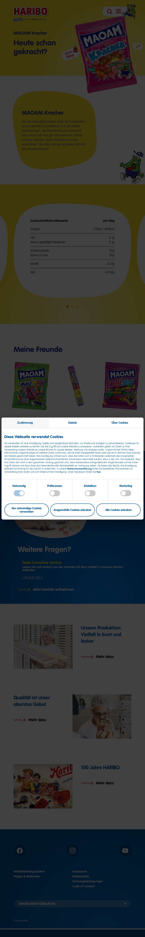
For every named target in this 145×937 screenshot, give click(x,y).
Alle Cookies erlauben (118, 510)
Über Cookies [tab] (120, 423)
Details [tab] (72, 423)
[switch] (54, 493)
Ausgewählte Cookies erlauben (72, 510)
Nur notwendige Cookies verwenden (27, 509)
